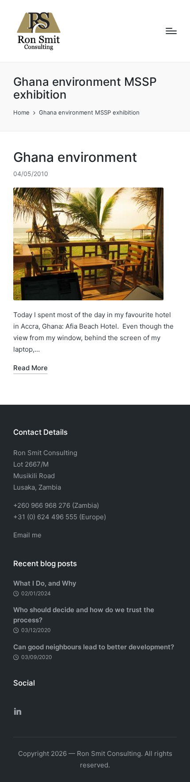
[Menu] (171, 31)
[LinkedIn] (17, 711)
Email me (27, 535)
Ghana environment (75, 157)
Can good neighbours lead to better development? (93, 647)
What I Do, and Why (44, 583)
